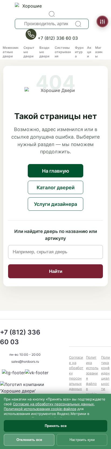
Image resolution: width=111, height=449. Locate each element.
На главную (55, 171)
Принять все (56, 426)
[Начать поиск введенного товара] (78, 23)
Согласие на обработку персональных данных (76, 373)
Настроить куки (82, 440)
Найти (55, 271)
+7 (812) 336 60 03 (58, 38)
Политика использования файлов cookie (92, 375)
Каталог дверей (56, 187)
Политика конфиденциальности (105, 373)
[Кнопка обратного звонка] (32, 38)
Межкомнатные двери (10, 52)
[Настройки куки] (102, 21)
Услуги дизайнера (55, 204)
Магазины (98, 52)
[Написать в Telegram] (13, 372)
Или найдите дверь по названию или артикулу (55, 235)
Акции (89, 52)
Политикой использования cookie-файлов (40, 409)
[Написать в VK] (36, 372)
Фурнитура (79, 52)
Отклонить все (29, 440)
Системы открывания (63, 52)
